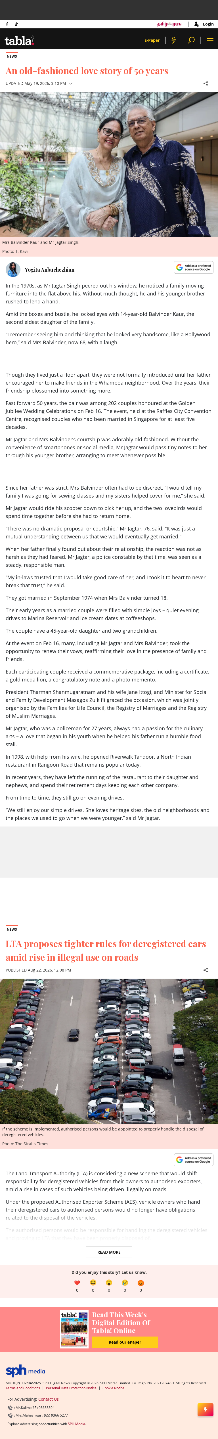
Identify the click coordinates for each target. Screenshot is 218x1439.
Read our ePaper (125, 1342)
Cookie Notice (113, 1388)
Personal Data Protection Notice (71, 1388)
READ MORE (109, 1252)
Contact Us (48, 1399)
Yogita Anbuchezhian (49, 269)
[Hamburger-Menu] (210, 40)
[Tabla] (19, 40)
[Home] (25, 1371)
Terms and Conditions (23, 1388)
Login (208, 24)
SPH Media (76, 1423)
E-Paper (152, 40)
